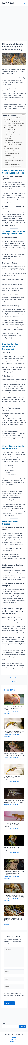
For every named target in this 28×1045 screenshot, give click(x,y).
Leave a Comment (8, 712)
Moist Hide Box (9, 140)
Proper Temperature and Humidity (13, 142)
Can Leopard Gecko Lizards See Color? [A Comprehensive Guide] (13, 778)
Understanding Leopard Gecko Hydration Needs (12, 119)
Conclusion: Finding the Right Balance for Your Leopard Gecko (13, 165)
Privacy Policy (14, 1039)
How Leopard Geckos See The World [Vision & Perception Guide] (13, 708)
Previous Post (14, 678)
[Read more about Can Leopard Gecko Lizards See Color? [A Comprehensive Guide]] (14, 768)
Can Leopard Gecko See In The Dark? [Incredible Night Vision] (14, 801)
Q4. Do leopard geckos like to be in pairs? (14, 161)
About (14, 1037)
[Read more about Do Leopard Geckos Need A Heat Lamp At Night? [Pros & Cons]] (14, 910)
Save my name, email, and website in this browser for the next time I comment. (14, 996)
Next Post (14, 681)
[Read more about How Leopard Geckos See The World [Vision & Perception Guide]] (14, 699)
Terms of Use (14, 1041)
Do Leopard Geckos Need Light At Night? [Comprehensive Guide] (14, 873)
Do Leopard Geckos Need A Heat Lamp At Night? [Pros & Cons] (13, 919)
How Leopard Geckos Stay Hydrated (14, 121)
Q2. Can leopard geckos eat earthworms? (12, 154)
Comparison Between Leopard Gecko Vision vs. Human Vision (14, 754)
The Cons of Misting (10, 131)
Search (4, 1023)
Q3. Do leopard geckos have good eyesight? (13, 157)
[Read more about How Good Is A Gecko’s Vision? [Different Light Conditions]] (14, 723)
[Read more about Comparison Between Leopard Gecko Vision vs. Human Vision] (14, 746)
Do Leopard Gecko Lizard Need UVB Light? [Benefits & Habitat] (14, 896)
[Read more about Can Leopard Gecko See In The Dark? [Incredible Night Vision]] (14, 793)
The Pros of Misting (10, 129)
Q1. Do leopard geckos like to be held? (13, 150)
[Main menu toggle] (24, 3)
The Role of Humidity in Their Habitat (14, 123)
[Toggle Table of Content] (22, 115)
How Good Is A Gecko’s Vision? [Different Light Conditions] (14, 731)
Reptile (14, 712)
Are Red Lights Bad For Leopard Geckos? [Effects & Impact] (13, 825)
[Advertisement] (14, 21)
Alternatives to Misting (10, 132)
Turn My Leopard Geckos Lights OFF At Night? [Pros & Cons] (13, 849)
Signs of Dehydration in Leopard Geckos (12, 145)
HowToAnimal (8, 3)
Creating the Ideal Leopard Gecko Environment (13, 135)
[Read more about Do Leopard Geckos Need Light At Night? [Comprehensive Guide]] (14, 864)
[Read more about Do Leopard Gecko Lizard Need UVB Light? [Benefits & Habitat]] (14, 888)
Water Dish (8, 138)
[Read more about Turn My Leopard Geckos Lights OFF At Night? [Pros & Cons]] (14, 839)
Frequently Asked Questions (11, 148)
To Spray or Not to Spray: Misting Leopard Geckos (13, 126)
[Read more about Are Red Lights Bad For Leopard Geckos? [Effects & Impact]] (14, 815)
